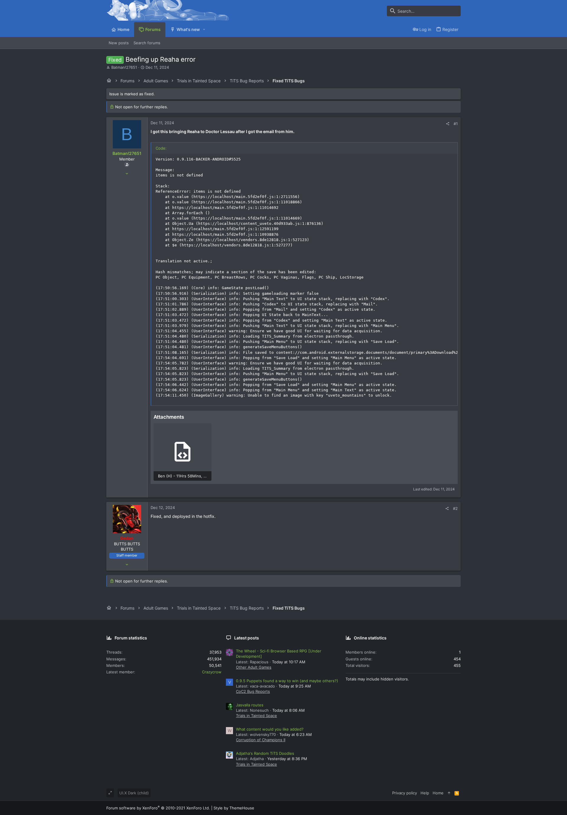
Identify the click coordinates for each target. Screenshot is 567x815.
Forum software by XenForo (158, 808)
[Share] (448, 124)
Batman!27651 (124, 67)
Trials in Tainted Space (256, 715)
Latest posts (246, 637)
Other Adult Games (253, 667)
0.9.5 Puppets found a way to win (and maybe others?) (287, 680)
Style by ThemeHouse (234, 808)
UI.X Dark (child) (134, 793)
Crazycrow (211, 672)
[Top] (449, 792)
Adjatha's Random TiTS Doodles (265, 753)
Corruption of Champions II (260, 739)
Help (425, 793)
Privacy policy (404, 793)
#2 (455, 508)
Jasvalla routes (249, 705)
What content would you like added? (270, 729)
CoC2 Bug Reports (253, 691)
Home (438, 793)
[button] (204, 29)
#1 (456, 123)
